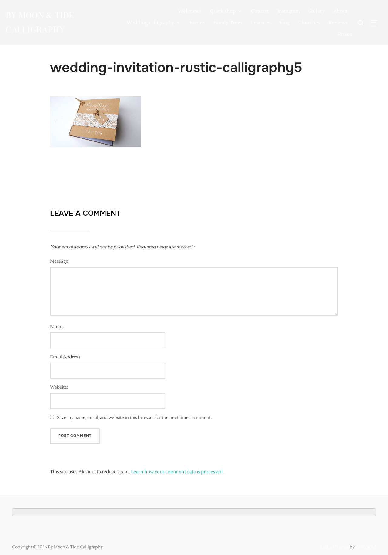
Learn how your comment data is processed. (177, 472)
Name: (57, 327)
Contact (260, 11)
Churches (309, 23)
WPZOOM (366, 547)
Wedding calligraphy (150, 23)
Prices (345, 34)
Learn (257, 23)
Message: (59, 261)
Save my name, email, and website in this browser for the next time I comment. (134, 417)
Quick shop (223, 11)
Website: (59, 387)
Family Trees (227, 23)
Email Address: (66, 357)
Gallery (316, 11)
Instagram (288, 11)
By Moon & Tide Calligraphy (40, 22)
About (340, 11)
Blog (284, 23)
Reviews (338, 23)
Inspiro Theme (334, 547)
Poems (197, 23)
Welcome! (189, 11)
